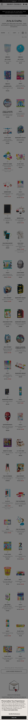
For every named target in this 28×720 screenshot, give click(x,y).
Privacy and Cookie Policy (11, 710)
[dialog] (14, 709)
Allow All (14, 717)
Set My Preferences (14, 714)
